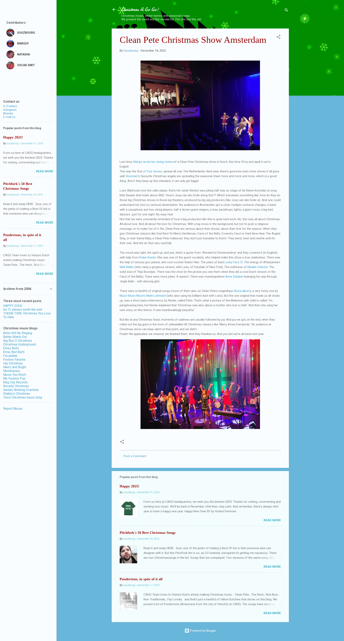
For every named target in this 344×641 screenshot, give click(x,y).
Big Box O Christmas (17, 341)
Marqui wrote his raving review (153, 162)
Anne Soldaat (234, 276)
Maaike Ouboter (257, 267)
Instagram (10, 110)
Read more (272, 520)
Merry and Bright (14, 367)
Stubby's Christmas (16, 394)
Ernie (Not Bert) (13, 352)
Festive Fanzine (14, 359)
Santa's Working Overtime (21, 390)
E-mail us (9, 117)
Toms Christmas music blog (22, 397)
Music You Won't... (15, 375)
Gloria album (242, 291)
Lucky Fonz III (233, 262)
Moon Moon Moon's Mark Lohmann (143, 295)
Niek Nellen (127, 267)
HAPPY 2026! (12, 306)
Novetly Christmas (16, 386)
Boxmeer (132, 176)
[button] (278, 37)
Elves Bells (11, 348)
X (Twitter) (10, 106)
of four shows (152, 171)
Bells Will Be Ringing (17, 333)
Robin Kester (147, 257)
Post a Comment (135, 456)
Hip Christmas (13, 363)
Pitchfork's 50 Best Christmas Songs (148, 533)
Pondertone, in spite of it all (141, 579)
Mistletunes (11, 371)
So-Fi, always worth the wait (22, 309)
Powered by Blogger (202, 630)
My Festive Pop (14, 378)
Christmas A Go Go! (140, 9)
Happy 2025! (129, 486)
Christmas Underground (19, 344)
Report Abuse (12, 408)
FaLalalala (10, 356)
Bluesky (8, 113)
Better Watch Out (15, 337)
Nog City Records (15, 382)
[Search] (286, 11)
